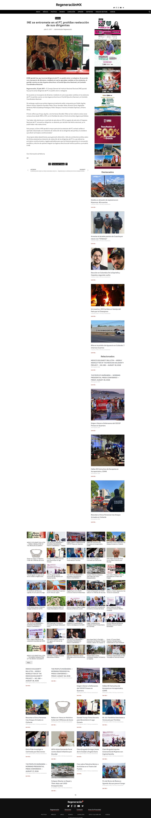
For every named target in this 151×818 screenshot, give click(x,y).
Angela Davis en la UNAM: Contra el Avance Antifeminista (76, 591)
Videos (112, 12)
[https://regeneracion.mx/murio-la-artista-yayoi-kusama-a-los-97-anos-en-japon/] (56, 586)
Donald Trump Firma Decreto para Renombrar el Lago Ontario (55, 560)
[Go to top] (147, 814)
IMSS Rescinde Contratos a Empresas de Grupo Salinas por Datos (56, 625)
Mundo (62, 12)
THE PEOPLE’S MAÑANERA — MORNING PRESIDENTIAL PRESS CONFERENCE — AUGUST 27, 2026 (75, 576)
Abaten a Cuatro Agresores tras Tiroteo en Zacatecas (116, 591)
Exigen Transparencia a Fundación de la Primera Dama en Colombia (96, 625)
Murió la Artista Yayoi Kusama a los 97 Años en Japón (56, 591)
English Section (101, 12)
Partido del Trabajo (58, 164)
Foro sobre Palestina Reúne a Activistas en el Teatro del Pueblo (115, 576)
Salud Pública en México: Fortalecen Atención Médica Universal (115, 608)
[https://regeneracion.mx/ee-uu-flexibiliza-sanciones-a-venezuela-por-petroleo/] (75, 554)
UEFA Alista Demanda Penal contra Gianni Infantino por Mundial (115, 560)
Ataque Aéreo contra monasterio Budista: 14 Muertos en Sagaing (96, 657)
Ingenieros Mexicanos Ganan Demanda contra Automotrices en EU (76, 657)
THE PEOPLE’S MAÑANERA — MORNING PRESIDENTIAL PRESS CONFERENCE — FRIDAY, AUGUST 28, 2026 (105, 377)
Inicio (38, 12)
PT (66, 164)
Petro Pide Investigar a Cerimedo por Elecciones (94, 559)
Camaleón (71, 12)
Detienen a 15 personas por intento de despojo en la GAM (75, 624)
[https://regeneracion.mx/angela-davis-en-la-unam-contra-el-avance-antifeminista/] (75, 586)
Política (54, 12)
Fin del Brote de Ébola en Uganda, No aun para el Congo (36, 591)
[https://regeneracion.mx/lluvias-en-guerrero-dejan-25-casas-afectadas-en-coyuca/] (56, 602)
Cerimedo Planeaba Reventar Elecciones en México (55, 656)
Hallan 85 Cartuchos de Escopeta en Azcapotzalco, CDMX (95, 544)
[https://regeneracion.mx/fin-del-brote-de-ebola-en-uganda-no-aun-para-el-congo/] (36, 586)
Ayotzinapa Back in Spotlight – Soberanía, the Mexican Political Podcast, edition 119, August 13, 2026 (96, 641)
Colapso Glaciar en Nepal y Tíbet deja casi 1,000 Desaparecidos (95, 576)
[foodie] (108, 39)
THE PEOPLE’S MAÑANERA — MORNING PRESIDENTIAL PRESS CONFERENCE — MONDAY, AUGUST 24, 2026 (75, 641)
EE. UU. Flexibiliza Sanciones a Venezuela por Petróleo (75, 559)
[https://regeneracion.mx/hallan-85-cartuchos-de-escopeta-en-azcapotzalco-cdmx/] (95, 538)
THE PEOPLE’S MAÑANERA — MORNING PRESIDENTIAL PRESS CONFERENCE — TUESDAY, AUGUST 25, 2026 (35, 625)
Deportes (89, 12)
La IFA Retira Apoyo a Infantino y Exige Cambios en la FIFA (36, 608)
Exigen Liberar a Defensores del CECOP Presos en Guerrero (76, 543)
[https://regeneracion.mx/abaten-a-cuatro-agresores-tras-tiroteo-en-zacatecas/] (115, 586)
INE (49, 164)
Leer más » (93, 207)
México (45, 12)
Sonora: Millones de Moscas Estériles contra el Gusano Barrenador (115, 625)
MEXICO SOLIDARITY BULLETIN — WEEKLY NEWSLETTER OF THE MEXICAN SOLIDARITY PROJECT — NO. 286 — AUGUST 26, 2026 (107, 362)
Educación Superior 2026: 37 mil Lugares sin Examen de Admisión (55, 641)
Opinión (80, 12)
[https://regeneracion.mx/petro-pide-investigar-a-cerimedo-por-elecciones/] (95, 554)
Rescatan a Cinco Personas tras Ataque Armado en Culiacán (116, 543)
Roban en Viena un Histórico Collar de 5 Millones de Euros (35, 559)
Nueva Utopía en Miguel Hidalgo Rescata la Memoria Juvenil (76, 608)
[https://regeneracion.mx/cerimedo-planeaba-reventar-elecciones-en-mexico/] (56, 651)
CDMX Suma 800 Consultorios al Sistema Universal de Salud (96, 608)
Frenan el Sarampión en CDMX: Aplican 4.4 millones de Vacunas (96, 591)
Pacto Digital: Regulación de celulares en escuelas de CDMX (36, 640)
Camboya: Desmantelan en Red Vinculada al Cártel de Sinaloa (116, 656)
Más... (29, 662)
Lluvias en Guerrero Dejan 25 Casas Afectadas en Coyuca (55, 608)
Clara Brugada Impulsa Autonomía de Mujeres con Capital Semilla (55, 576)
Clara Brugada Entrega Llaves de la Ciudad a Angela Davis (35, 575)
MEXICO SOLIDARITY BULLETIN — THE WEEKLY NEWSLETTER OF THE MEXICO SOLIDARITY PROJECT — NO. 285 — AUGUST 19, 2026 (36, 657)
